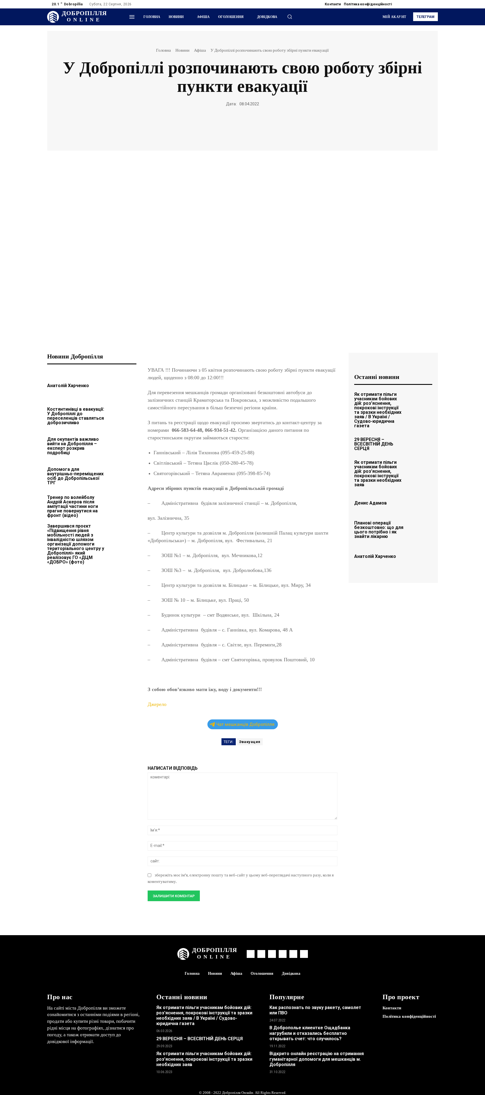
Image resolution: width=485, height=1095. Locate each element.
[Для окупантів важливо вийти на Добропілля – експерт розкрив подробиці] (123, 445)
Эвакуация (249, 742)
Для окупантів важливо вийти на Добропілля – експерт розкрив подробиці (73, 446)
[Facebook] (400, 4)
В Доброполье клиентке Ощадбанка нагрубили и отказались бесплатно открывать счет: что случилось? (309, 1033)
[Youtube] (434, 4)
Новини (182, 50)
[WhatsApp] (216, 126)
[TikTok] (421, 4)
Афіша (200, 50)
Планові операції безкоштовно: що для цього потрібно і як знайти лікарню (378, 529)
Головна (163, 50)
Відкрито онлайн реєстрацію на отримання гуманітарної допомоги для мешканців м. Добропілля (316, 1059)
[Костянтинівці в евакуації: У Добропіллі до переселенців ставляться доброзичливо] (123, 415)
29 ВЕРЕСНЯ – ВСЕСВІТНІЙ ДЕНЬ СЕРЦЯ (373, 444)
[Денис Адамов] (420, 502)
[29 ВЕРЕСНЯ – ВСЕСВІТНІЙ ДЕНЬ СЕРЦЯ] (420, 443)
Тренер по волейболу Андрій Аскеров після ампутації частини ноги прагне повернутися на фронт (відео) (72, 506)
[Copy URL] (268, 126)
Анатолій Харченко (68, 385)
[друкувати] (242, 126)
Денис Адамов (370, 503)
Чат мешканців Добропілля (245, 724)
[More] (281, 126)
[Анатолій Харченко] (123, 384)
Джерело (157, 704)
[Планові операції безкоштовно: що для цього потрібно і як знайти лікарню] (420, 528)
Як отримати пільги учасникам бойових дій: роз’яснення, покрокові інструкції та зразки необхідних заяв (377, 473)
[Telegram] (414, 4)
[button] (289, 16)
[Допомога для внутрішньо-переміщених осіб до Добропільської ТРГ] (123, 475)
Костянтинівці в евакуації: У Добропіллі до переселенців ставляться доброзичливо (75, 415)
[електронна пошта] (229, 126)
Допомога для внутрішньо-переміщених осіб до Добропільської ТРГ (75, 476)
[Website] (427, 4)
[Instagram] (407, 4)
